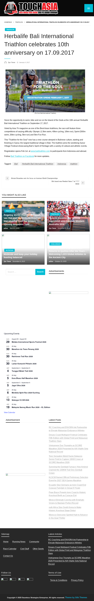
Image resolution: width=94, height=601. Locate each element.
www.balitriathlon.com (40, 151)
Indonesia (62, 164)
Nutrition (9, 250)
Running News (18, 542)
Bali (16, 164)
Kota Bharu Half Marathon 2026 (25, 378)
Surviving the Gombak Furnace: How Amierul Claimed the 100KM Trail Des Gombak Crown (68, 470)
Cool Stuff (24, 549)
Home (5, 542)
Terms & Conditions (58, 580)
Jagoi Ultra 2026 (18, 385)
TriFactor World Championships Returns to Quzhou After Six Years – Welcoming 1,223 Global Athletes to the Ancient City (68, 253)
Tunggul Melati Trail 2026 (22, 371)
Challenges (55, 244)
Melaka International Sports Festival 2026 (29, 342)
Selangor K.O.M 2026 (20, 400)
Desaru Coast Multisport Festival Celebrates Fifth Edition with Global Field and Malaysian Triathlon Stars (68, 438)
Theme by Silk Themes (76, 597)
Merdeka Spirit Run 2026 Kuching (26, 392)
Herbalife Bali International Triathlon (37, 164)
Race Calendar (9, 549)
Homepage (8, 22)
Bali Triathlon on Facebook (22, 156)
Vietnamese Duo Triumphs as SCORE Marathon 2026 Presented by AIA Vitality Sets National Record (68, 448)
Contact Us (8, 556)
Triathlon (19, 22)
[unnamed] (68, 310)
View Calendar (9, 412)
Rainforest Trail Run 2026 (22, 356)
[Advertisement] (25, 453)
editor (6, 228)
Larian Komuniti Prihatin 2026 (24, 363)
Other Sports (38, 549)
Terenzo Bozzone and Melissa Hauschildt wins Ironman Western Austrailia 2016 (66, 221)
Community (34, 542)
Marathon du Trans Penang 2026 (25, 349)
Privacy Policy (77, 580)
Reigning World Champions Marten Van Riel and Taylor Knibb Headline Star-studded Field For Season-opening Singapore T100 (22, 220)
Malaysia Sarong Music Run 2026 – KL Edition (31, 407)
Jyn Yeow (12, 62)
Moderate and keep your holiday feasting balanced (20, 255)
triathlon (73, 164)
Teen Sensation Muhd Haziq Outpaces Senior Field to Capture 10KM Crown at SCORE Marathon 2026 (66, 459)
